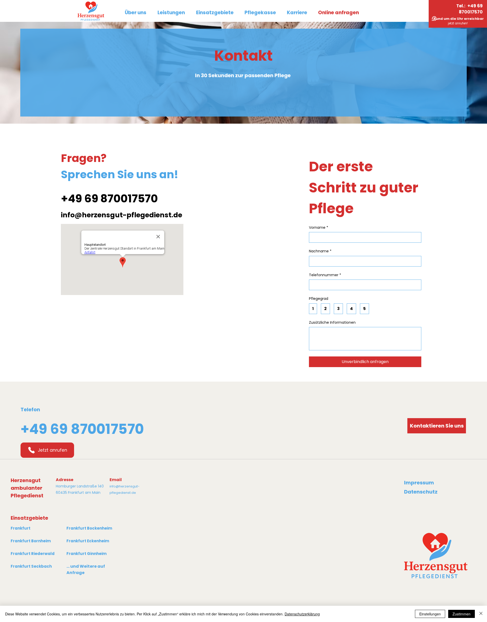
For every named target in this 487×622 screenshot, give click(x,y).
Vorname (318, 227)
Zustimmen (462, 613)
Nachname (320, 251)
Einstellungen (430, 613)
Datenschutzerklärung (302, 613)
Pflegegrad (318, 298)
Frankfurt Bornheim (31, 541)
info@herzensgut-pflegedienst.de (121, 215)
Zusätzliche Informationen (332, 322)
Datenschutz (421, 491)
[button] (214, 12)
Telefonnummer (325, 275)
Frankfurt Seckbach (31, 566)
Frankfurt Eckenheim (87, 541)
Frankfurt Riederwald (33, 553)
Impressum (419, 482)
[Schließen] (481, 614)
